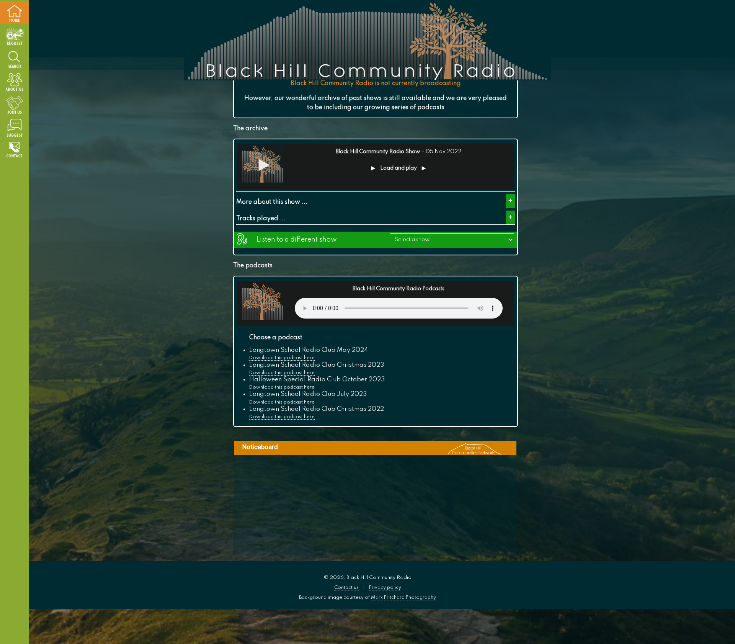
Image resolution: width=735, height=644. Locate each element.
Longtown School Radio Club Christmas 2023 (316, 365)
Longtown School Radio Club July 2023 (308, 394)
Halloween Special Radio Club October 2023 (317, 380)
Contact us (346, 587)
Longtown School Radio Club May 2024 (308, 350)
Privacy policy (385, 587)
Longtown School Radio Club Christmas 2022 (316, 409)
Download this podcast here (282, 357)
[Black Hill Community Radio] (367, 41)
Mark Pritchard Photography (403, 597)
